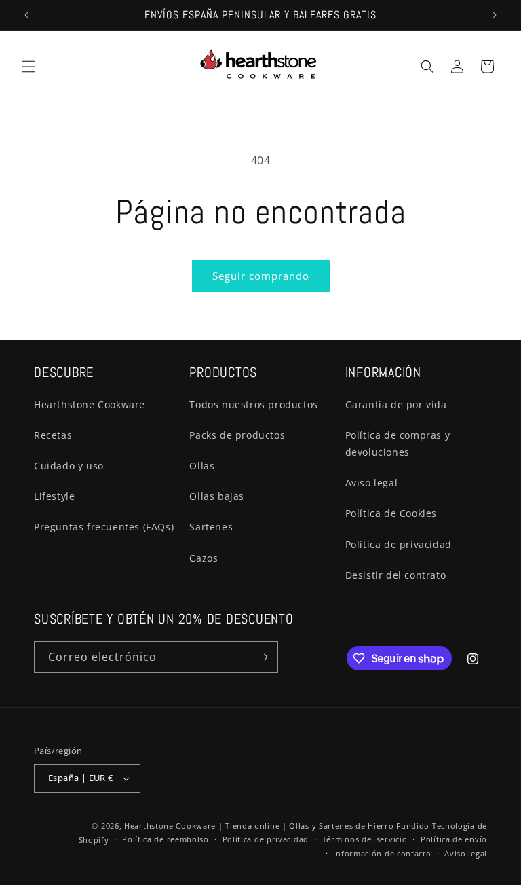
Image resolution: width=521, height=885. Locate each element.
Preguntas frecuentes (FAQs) (104, 526)
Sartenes (211, 526)
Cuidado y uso (69, 465)
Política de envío (454, 839)
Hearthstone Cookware (89, 404)
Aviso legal (371, 482)
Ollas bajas (216, 496)
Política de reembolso (165, 839)
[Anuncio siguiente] (494, 15)
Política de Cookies (391, 513)
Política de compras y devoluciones (397, 443)
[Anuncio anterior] (26, 15)
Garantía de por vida (396, 404)
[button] (28, 67)
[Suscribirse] (262, 657)
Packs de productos (237, 435)
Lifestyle (54, 496)
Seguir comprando (260, 276)
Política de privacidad (398, 544)
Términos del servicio (365, 839)
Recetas (53, 435)
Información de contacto (382, 853)
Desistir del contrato (395, 574)
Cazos (203, 558)
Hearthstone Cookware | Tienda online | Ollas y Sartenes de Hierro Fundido (276, 825)
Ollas (201, 465)
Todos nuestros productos (253, 404)
